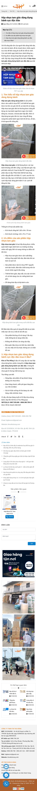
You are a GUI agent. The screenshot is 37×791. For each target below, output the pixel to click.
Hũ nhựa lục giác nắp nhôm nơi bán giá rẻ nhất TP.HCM (17, 452)
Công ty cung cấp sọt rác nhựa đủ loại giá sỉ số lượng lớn (18, 484)
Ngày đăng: (6, 24)
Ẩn (10, 30)
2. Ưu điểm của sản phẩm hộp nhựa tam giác (17, 35)
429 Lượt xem (24, 24)
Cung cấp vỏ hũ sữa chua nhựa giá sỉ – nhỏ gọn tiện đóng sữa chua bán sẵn (18, 463)
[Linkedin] (15, 437)
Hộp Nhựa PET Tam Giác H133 (9, 512)
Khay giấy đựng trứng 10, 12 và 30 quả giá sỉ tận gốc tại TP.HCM (18, 479)
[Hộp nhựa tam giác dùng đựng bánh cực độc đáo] (18, 6)
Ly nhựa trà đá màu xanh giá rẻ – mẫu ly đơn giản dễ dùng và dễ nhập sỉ (18, 468)
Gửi (32, 543)
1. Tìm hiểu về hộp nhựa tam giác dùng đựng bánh (19, 33)
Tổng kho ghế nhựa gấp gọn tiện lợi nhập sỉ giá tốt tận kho (19, 457)
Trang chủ (4, 11)
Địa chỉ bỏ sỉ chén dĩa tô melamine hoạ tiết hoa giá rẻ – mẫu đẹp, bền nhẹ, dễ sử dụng (19, 447)
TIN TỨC (12, 11)
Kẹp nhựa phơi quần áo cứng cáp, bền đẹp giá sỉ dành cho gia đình (19, 473)
